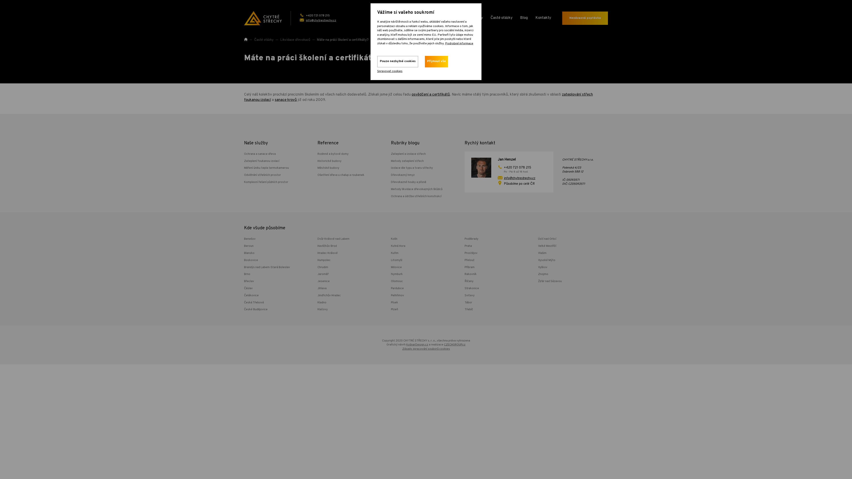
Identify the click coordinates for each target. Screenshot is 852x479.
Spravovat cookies (389, 71)
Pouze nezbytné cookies (398, 61)
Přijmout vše (436, 61)
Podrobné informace (459, 43)
